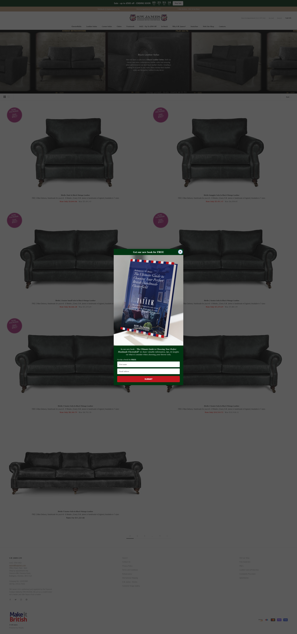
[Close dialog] (180, 252)
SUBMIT (149, 379)
